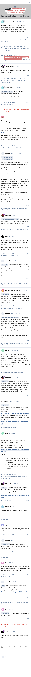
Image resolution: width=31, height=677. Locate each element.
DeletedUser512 (8, 159)
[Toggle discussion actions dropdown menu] (29, 2)
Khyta (5, 488)
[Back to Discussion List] (1, 2)
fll (4, 585)
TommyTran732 (7, 91)
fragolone (6, 544)
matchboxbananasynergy (11, 219)
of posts (15, 2)
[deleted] (6, 294)
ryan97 (5, 265)
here (20, 97)
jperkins (5, 381)
